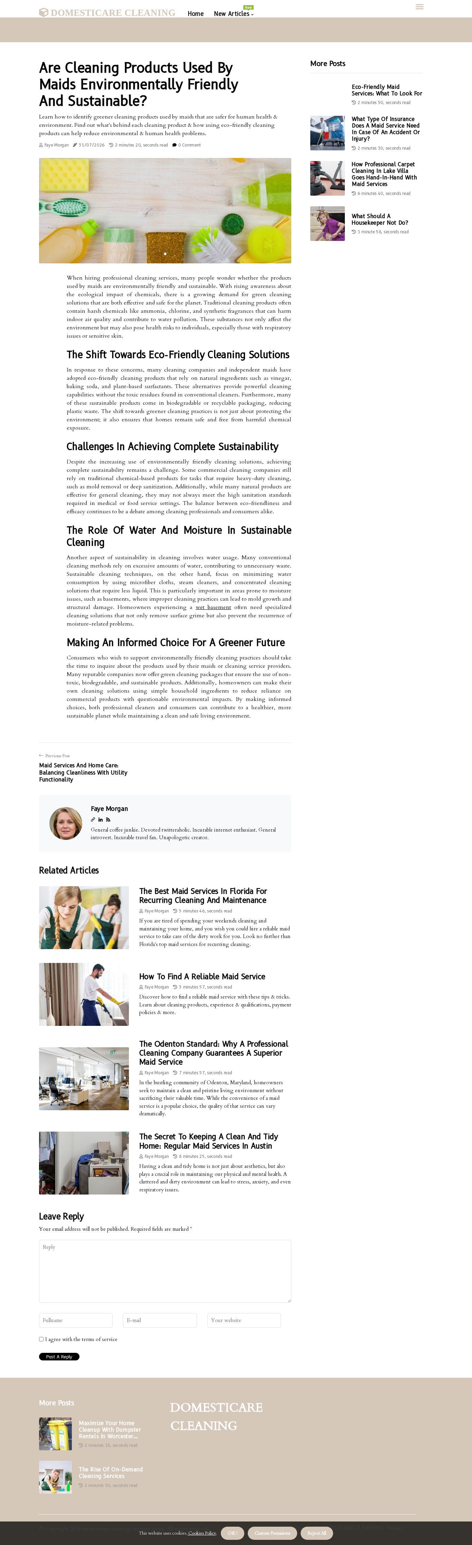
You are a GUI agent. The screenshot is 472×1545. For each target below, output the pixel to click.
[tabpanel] (165, 210)
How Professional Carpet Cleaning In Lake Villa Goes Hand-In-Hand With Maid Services (384, 174)
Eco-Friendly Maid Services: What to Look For (387, 90)
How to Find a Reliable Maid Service (202, 976)
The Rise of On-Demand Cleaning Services (111, 1472)
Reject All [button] (317, 1533)
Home (196, 13)
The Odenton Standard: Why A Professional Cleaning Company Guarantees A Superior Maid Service (213, 1053)
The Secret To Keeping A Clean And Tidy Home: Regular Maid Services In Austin (208, 1141)
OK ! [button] (232, 1533)
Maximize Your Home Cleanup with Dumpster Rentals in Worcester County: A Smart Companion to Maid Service (115, 1430)
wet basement (213, 607)
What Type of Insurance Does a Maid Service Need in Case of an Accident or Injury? (386, 129)
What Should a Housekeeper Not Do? (380, 219)
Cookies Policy (201, 1533)
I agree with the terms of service (81, 1339)
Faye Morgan (57, 145)
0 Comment (189, 145)
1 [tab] (165, 254)
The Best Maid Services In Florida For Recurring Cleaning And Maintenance (203, 896)
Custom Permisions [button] (272, 1533)
